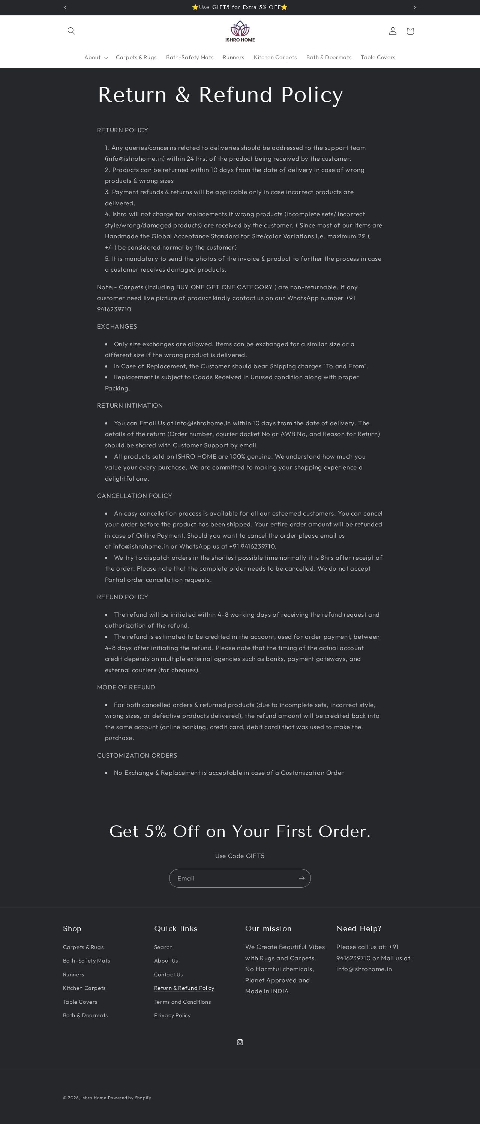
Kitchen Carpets (84, 987)
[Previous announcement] (65, 7)
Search (163, 947)
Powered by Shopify (130, 1097)
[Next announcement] (414, 7)
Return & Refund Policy (184, 987)
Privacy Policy (172, 1015)
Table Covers (80, 1001)
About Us (166, 960)
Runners (73, 974)
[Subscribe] (301, 878)
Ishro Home (93, 1097)
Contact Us (168, 974)
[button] (71, 31)
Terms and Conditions (182, 1001)
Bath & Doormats (85, 1015)
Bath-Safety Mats (86, 960)
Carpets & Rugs (83, 947)
